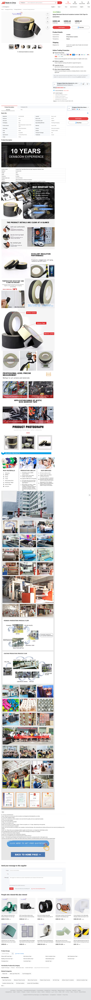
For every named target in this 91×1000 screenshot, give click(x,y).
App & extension (73, 6)
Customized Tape (27, 961)
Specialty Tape (48, 961)
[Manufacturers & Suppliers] (8, 2)
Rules (89, 6)
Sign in (88, 3)
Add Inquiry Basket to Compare (26, 51)
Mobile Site (74, 990)
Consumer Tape (71, 958)
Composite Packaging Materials (28, 9)
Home (2, 9)
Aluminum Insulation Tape (82, 980)
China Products (19, 990)
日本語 (60, 991)
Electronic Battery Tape (28, 958)
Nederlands (48, 991)
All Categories (6, 6)
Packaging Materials (17, 9)
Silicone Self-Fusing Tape (6, 956)
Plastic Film (4, 973)
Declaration (59, 994)
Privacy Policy (65, 994)
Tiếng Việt (76, 991)
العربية (52, 991)
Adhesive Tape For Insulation (68, 980)
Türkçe (71, 991)
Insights (79, 990)
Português (23, 991)
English (14, 991)
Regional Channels (61, 990)
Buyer (59, 6)
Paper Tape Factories (6, 980)
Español (18, 991)
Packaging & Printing (9, 9)
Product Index (68, 990)
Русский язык (33, 991)
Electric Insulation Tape (50, 956)
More (2, 985)
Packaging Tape (4, 961)
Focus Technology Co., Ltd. (37, 994)
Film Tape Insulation (20, 983)
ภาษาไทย (67, 991)
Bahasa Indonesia (82, 991)
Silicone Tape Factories (32, 980)
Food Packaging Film (26, 973)
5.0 (73, 109)
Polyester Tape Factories (45, 980)
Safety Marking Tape (50, 958)
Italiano (39, 991)
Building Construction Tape (6, 958)
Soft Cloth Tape (56, 980)
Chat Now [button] (81, 27)
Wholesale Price (47, 990)
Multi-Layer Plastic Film (15, 973)
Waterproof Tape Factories (19, 980)
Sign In (54, 101)
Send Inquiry (62, 27)
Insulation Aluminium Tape (7, 983)
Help (66, 6)
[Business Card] (87, 113)
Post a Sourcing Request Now (38, 888)
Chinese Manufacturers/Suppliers (30, 990)
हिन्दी (63, 991)
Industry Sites (54, 990)
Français (28, 991)
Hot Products (12, 990)
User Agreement (53, 994)
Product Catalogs (20, 953)
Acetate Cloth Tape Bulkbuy (33, 983)
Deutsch (43, 991)
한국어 (56, 991)
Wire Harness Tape (27, 956)
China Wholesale (40, 990)
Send (11, 888)
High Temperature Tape (72, 956)
